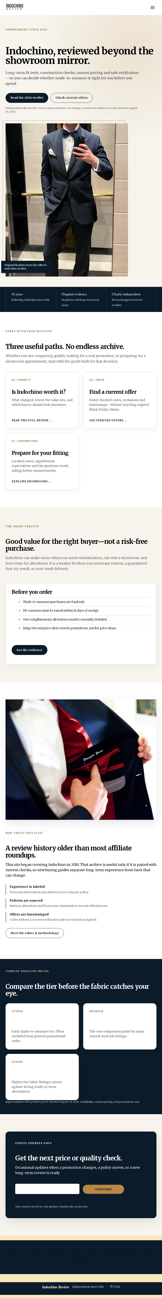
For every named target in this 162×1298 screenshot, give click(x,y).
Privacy (147, 1251)
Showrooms (54, 1251)
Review (15, 1251)
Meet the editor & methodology (34, 933)
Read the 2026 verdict (26, 97)
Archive (76, 1251)
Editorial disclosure (120, 1251)
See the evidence (29, 650)
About (93, 1251)
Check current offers (72, 97)
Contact (81, 1261)
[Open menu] (152, 7)
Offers (32, 1251)
